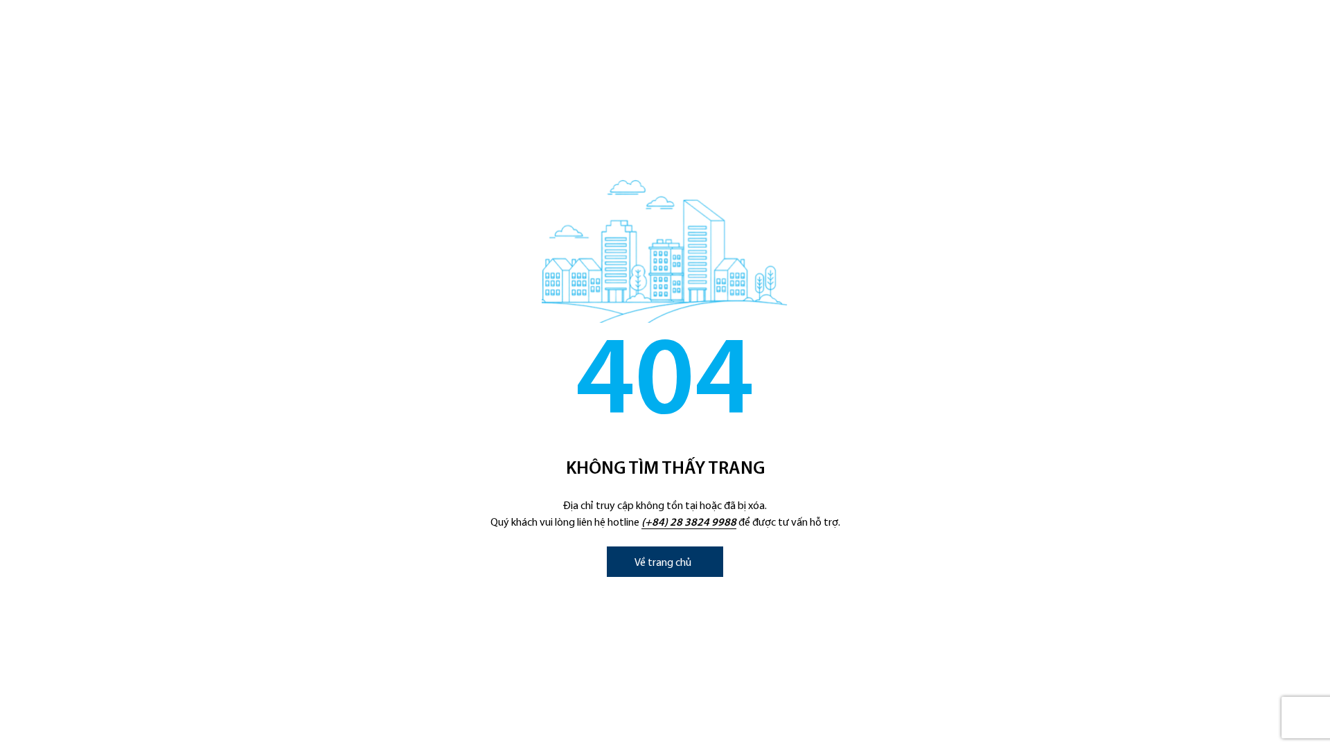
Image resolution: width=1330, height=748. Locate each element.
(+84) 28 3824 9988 (688, 522)
